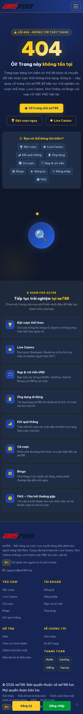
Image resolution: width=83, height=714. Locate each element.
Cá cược (28, 163)
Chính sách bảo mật (15, 650)
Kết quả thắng (32, 154)
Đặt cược (30, 146)
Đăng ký (40, 171)
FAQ (43, 179)
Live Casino (63, 120)
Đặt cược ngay (26, 120)
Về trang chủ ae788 (43, 108)
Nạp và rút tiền (53, 603)
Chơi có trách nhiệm (14, 643)
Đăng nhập (63, 171)
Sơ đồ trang (51, 643)
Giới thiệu (50, 636)
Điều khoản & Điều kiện (16, 657)
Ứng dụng (58, 154)
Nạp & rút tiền (54, 163)
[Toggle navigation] (76, 6)
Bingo (20, 171)
